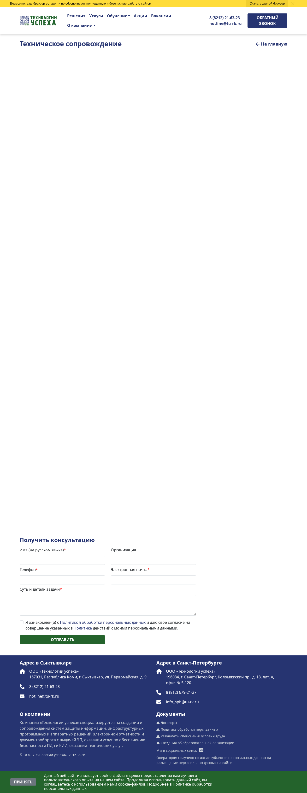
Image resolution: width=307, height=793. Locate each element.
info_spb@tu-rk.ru (182, 702)
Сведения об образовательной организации (197, 743)
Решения (76, 15)
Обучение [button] (117, 15)
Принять (23, 782)
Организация (123, 550)
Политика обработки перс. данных (189, 729)
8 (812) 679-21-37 (181, 692)
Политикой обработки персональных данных (103, 622)
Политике (83, 628)
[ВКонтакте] (201, 750)
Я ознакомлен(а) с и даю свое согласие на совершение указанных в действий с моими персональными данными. (107, 625)
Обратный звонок (267, 20)
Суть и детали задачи (41, 589)
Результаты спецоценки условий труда (192, 736)
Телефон (29, 569)
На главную (274, 44)
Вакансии (161, 15)
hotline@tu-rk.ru (225, 23)
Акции (140, 15)
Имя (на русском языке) (43, 550)
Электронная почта (130, 569)
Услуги (96, 15)
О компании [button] (80, 25)
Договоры (168, 722)
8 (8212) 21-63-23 (224, 17)
